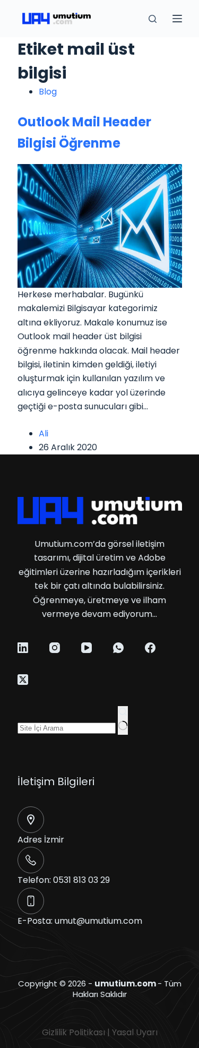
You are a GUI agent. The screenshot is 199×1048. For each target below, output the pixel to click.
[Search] (153, 19)
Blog (48, 91)
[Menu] (177, 18)
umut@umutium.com (98, 921)
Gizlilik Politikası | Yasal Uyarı (100, 1032)
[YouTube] (86, 647)
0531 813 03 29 (81, 880)
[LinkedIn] (23, 647)
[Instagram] (54, 647)
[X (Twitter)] (23, 679)
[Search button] (123, 720)
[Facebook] (150, 647)
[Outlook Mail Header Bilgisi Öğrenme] (100, 225)
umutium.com (125, 983)
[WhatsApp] (118, 647)
